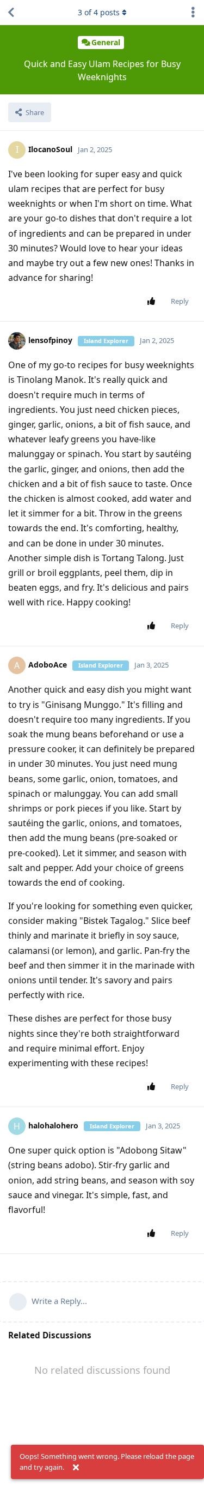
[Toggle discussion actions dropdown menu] (193, 12)
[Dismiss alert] (75, 1467)
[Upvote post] (153, 302)
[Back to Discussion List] (11, 12)
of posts (99, 12)
